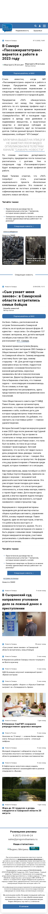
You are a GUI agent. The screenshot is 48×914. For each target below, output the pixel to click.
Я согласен (24, 906)
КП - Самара (23, 341)
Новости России (10, 733)
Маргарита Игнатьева (35, 64)
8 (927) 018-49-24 (23, 835)
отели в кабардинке (10, 231)
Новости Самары (11, 40)
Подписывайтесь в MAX (24, 73)
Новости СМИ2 (8, 235)
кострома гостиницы (10, 578)
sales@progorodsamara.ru (23, 839)
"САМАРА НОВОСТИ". (30, 149)
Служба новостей (11, 308)
